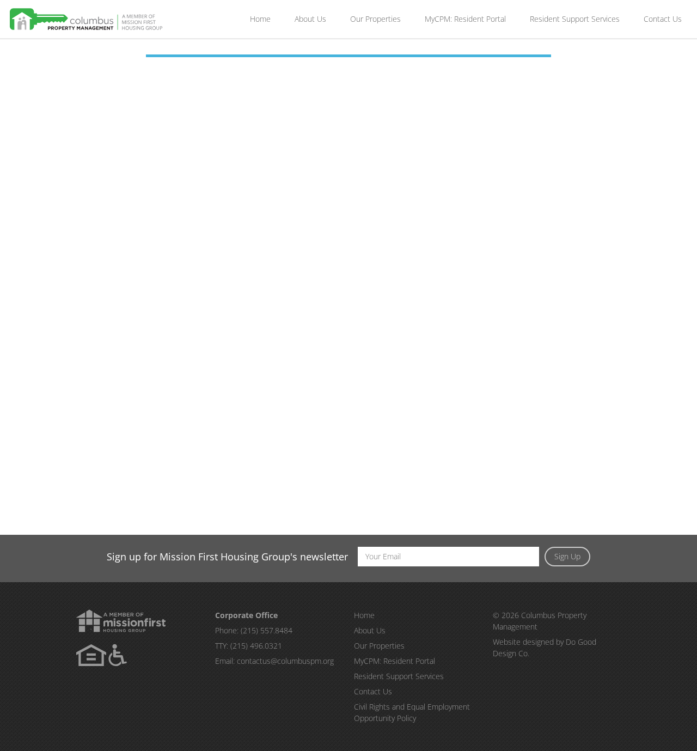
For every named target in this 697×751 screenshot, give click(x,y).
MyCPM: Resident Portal (465, 19)
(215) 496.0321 (256, 645)
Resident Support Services (575, 19)
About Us (310, 19)
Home (260, 19)
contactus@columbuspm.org (285, 661)
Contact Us (663, 19)
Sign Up (567, 556)
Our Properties (375, 19)
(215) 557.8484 (266, 630)
